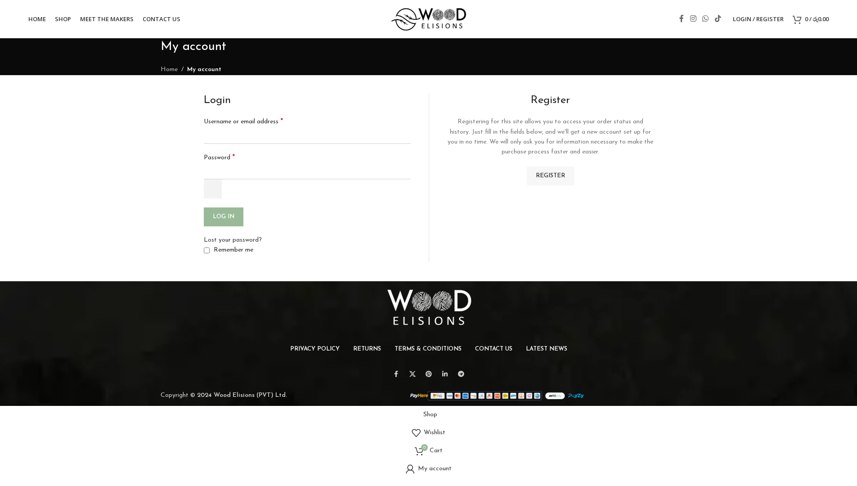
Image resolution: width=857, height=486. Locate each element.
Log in (223, 217)
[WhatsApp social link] (706, 19)
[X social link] (412, 374)
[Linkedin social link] (445, 374)
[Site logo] (428, 18)
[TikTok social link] (718, 19)
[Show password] (213, 189)
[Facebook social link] (681, 19)
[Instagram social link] (693, 19)
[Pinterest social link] (428, 374)
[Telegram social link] (461, 374)
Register (550, 176)
